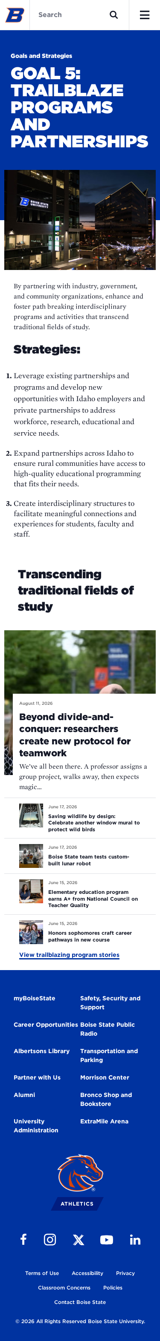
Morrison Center (104, 1077)
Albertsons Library (42, 1051)
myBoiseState (34, 998)
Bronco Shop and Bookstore (106, 1099)
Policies (112, 1287)
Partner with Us (37, 1077)
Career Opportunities (46, 1024)
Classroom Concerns (64, 1287)
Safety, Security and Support (110, 1003)
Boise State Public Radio (107, 1029)
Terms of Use (42, 1273)
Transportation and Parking (109, 1055)
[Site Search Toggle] (114, 15)
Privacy (125, 1273)
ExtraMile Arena (104, 1121)
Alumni (24, 1094)
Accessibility (87, 1273)
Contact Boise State (80, 1302)
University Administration (36, 1126)
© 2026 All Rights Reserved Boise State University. (80, 1321)
